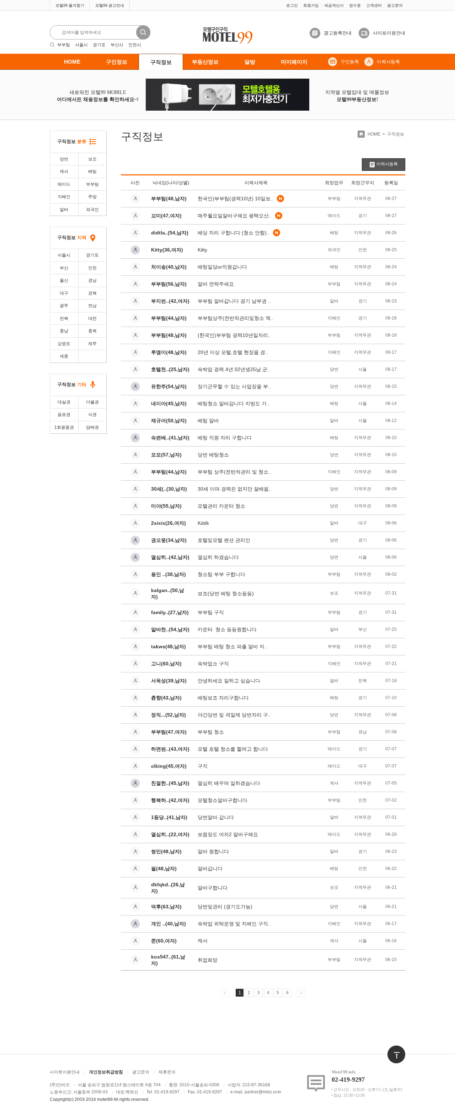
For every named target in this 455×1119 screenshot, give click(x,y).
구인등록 (350, 61)
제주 (92, 343)
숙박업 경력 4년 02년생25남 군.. (234, 369)
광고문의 (395, 5)
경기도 (99, 44)
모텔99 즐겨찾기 (69, 5)
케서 (203, 941)
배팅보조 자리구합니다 (223, 698)
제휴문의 (167, 1072)
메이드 (64, 184)
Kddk (203, 523)
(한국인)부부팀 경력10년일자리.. (234, 335)
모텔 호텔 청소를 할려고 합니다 (233, 749)
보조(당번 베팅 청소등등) (226, 593)
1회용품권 (64, 427)
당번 (64, 159)
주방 (92, 196)
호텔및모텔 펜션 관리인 (224, 540)
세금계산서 (334, 5)
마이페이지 (294, 62)
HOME (72, 62)
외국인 (92, 209)
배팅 (92, 171)
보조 (92, 159)
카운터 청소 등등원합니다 (227, 629)
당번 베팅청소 (213, 455)
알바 (64, 209)
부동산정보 (205, 62)
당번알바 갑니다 (216, 817)
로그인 (292, 5)
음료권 (64, 414)
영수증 (355, 5)
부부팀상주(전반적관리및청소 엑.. (235, 318)
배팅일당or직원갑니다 (222, 267)
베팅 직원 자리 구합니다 (225, 437)
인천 (92, 267)
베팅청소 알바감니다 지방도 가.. (233, 403)
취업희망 (208, 960)
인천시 (134, 44)
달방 (250, 62)
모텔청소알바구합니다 (222, 800)
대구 (64, 293)
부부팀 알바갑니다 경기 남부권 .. (234, 301)
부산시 (117, 44)
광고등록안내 (338, 33)
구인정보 (116, 62)
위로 (391, 1048)
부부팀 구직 (211, 612)
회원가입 (311, 5)
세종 (64, 356)
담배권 (92, 427)
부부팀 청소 (211, 732)
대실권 (64, 402)
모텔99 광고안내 (109, 5)
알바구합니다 (213, 888)
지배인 (64, 196)
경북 (92, 293)
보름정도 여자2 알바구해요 (228, 834)
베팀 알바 (208, 420)
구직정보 (161, 62)
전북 (64, 318)
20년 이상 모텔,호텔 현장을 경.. (233, 352)
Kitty (202, 250)
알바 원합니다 (213, 851)
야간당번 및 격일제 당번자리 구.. (234, 715)
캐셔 (64, 171)
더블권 (92, 402)
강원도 (64, 343)
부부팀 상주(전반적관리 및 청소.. (234, 472)
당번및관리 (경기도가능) (225, 906)
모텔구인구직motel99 (222, 27)
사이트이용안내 (389, 33)
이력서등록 (388, 61)
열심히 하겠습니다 (218, 557)
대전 (92, 318)
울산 (64, 280)
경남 (92, 280)
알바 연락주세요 (216, 284)
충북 (92, 330)
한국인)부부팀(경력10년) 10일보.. (235, 198)
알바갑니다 (210, 868)
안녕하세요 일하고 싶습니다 (229, 680)
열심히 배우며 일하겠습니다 (229, 783)
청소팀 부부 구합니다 (221, 574)
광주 (64, 305)
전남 (92, 305)
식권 (92, 414)
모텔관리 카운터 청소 (221, 506)
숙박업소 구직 (213, 663)
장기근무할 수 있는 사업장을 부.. (234, 386)
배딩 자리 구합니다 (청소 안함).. (233, 233)
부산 (64, 267)
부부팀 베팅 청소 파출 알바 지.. (232, 646)
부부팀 (63, 44)
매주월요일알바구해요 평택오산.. (235, 215)
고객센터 (374, 5)
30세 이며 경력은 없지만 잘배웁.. (235, 489)
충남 (64, 330)
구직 (203, 766)
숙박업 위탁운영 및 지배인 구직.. (234, 924)
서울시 (81, 44)
